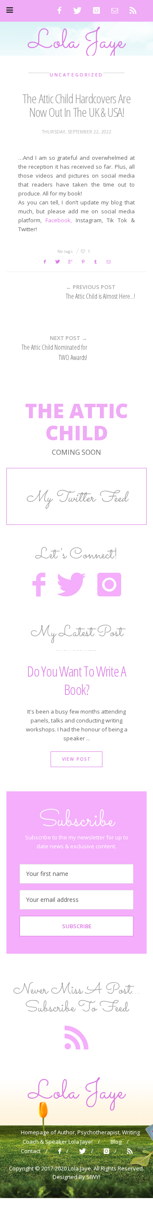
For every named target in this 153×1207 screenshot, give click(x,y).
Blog (116, 1141)
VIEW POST (76, 759)
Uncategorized (76, 75)
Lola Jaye (76, 42)
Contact (30, 1151)
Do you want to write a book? (76, 680)
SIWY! (93, 1177)
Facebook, (58, 220)
